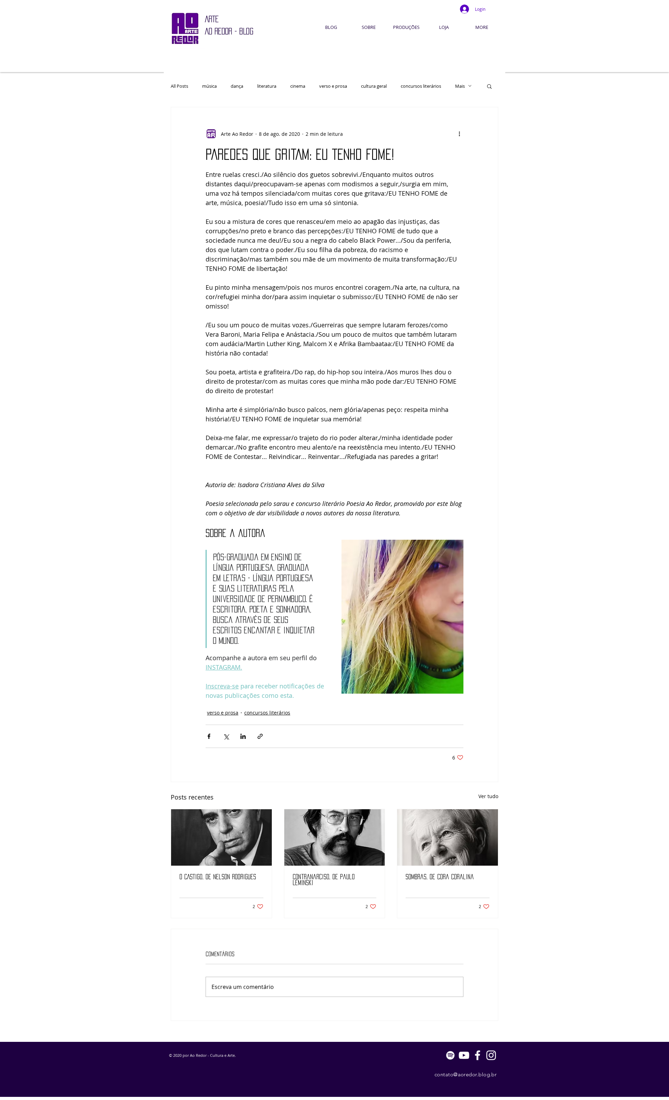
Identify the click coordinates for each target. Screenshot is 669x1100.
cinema (297, 86)
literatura (266, 86)
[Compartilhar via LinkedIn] (243, 736)
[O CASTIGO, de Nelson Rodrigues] (221, 837)
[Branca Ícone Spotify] (450, 1055)
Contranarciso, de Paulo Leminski (324, 879)
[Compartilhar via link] (260, 736)
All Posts (179, 86)
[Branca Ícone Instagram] (491, 1055)
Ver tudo (488, 796)
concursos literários (421, 86)
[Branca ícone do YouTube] (463, 1055)
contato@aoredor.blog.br (466, 1074)
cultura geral (374, 86)
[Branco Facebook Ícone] (477, 1055)
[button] (489, 86)
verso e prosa (333, 86)
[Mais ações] (459, 134)
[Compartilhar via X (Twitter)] (226, 736)
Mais (460, 86)
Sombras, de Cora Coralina (440, 876)
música (209, 86)
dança (237, 86)
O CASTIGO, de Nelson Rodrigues (217, 876)
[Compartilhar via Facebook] (209, 736)
